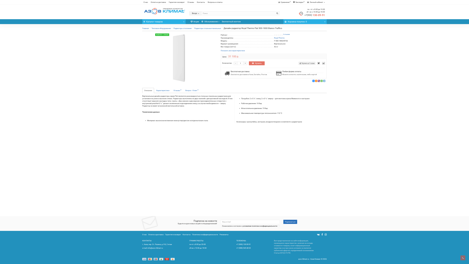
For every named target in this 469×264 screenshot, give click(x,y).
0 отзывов (286, 34)
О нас (146, 2)
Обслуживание (211, 21)
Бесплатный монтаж (231, 21)
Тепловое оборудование (161, 28)
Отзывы (190, 2)
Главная (145, 28)
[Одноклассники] (316, 81)
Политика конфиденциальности (205, 235)
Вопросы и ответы (215, 2)
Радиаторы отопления (183, 28)
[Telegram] (324, 81)
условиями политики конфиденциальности (260, 226)
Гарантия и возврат (177, 2)
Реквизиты (224, 235)
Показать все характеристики (233, 51)
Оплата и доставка (158, 2)
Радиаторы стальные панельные (207, 28)
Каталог (154, 21)
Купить (258, 63)
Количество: (227, 63)
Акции (196, 21)
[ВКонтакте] (313, 81)
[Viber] (319, 81)
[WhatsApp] (321, 81)
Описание (148, 90)
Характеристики (162, 90)
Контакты (201, 2)
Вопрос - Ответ (191, 90)
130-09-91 (314, 15)
